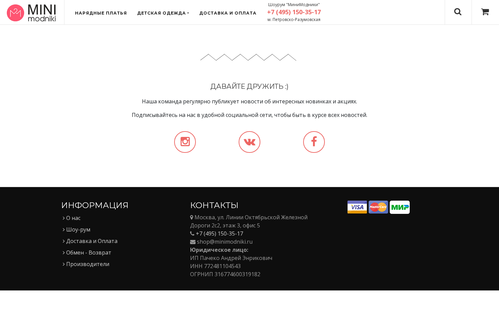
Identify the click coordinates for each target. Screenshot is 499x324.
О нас (72, 218)
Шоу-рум (77, 229)
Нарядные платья (101, 13)
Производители (87, 264)
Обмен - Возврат (88, 252)
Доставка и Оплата (91, 241)
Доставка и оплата (228, 13)
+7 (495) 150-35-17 (219, 233)
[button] (163, 13)
